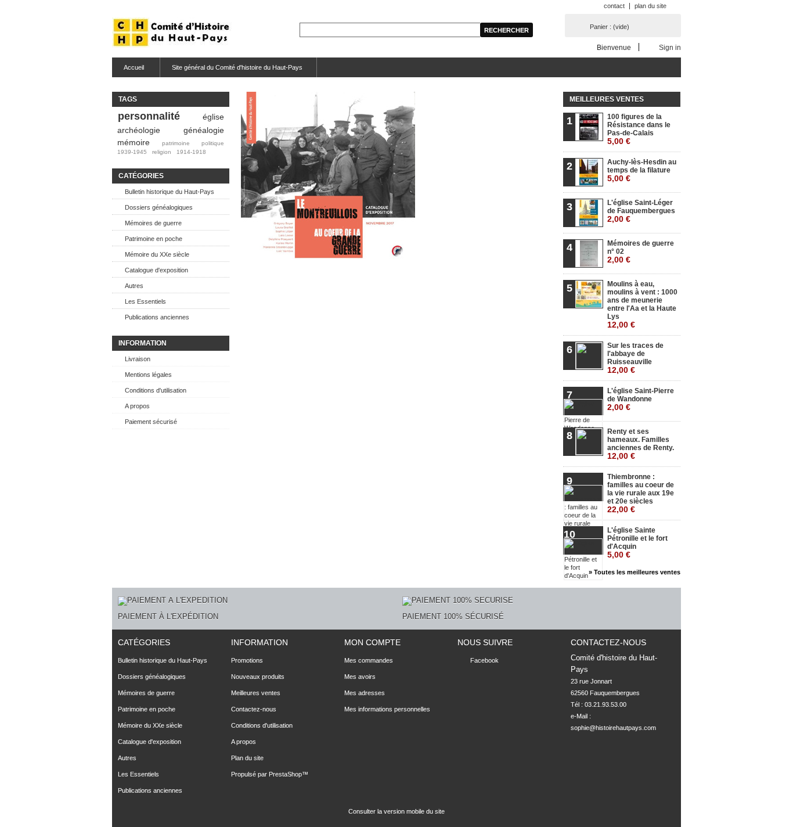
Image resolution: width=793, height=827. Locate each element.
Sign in (670, 47)
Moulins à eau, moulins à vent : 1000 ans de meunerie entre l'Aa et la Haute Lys (642, 304)
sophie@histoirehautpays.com (613, 727)
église (213, 116)
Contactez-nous (253, 709)
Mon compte (372, 642)
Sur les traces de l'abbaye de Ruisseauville (635, 358)
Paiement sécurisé (151, 421)
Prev (252, 196)
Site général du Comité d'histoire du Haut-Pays (237, 67)
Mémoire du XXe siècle (157, 254)
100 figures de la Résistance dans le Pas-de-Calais (639, 129)
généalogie (203, 130)
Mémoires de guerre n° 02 (640, 251)
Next (403, 196)
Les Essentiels (145, 301)
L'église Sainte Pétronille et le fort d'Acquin (637, 542)
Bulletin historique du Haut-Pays (169, 191)
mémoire (133, 142)
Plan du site (247, 757)
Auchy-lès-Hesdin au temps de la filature (641, 170)
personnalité (149, 116)
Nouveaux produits (257, 676)
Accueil (128, 70)
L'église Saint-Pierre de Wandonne (640, 399)
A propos (137, 405)
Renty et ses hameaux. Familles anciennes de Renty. (640, 444)
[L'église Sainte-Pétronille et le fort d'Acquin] (387, 215)
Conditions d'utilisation (155, 390)
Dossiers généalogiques (159, 207)
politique (212, 143)
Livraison (137, 358)
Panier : (609, 26)
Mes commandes (368, 660)
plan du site (650, 5)
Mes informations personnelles (387, 709)
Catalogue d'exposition (156, 270)
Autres (134, 285)
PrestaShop (285, 774)
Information (142, 343)
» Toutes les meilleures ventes (634, 572)
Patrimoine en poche (153, 238)
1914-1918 (191, 152)
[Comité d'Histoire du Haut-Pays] (172, 33)
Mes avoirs (360, 676)
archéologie (138, 130)
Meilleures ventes (606, 99)
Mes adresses (364, 692)
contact (614, 5)
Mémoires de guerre (153, 223)
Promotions (247, 660)
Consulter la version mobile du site (396, 811)
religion (161, 152)
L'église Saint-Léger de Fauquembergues (641, 211)
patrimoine (176, 143)
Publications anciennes (157, 317)
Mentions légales (148, 374)
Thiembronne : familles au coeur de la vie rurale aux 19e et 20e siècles (640, 493)
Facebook (484, 660)
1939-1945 (132, 152)
